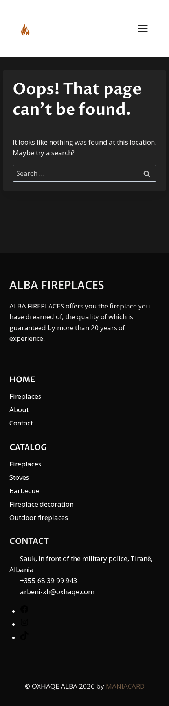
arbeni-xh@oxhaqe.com (57, 591)
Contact (21, 422)
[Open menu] (147, 28)
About (19, 409)
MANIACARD (125, 686)
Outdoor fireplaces (38, 517)
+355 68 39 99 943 (48, 580)
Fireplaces (25, 396)
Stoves (19, 477)
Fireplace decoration (41, 504)
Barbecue (24, 490)
